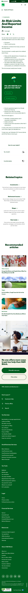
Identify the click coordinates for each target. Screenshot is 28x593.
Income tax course (6, 559)
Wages (14, 208)
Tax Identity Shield (6, 434)
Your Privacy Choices (17, 589)
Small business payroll (7, 455)
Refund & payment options (9, 480)
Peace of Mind (5, 431)
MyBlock (4, 470)
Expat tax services (6, 438)
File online (8, 93)
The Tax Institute (6, 566)
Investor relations (6, 563)
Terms (3, 497)
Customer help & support (8, 532)
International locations (7, 538)
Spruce (3, 512)
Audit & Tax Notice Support (9, 436)
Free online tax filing (7, 425)
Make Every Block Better (8, 553)
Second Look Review (7, 429)
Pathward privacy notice (8, 502)
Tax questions (5, 534)
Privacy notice (5, 499)
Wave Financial (5, 459)
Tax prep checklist (6, 476)
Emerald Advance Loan (8, 519)
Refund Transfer (6, 517)
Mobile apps (5, 472)
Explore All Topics (8, 9)
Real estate (14, 220)
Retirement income (14, 196)
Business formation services (9, 457)
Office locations (6, 536)
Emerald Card (5, 514)
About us (4, 551)
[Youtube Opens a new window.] (15, 576)
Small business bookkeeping (9, 453)
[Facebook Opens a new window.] (7, 576)
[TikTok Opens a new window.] (3, 576)
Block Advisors (5, 449)
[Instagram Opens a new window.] (11, 576)
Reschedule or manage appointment (11, 419)
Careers (4, 555)
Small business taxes (7, 451)
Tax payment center (7, 482)
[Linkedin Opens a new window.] (19, 576)
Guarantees (5, 567)
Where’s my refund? (7, 484)
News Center (5, 561)
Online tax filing (6, 421)
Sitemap (4, 540)
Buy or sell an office (7, 557)
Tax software (5, 427)
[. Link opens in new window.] (6, 590)
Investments (14, 185)
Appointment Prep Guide (8, 478)
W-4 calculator (5, 487)
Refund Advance (6, 521)
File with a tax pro (10, 98)
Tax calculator (5, 474)
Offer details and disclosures (10, 386)
